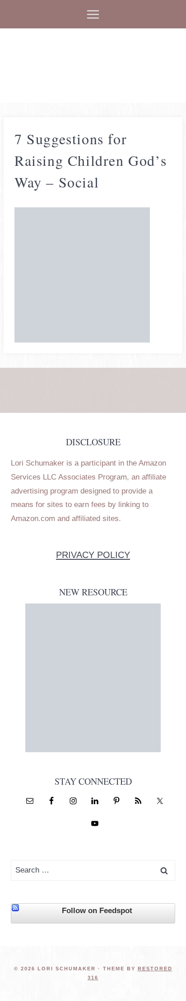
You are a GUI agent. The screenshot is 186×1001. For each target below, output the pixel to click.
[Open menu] (93, 14)
